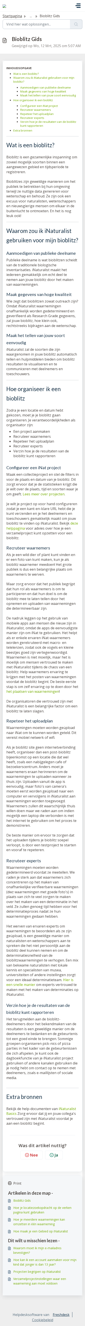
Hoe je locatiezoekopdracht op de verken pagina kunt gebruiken (42, 1210)
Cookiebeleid (42, 1319)
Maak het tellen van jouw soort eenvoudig (48, 95)
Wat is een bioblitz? (26, 74)
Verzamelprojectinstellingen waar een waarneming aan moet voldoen (39, 1281)
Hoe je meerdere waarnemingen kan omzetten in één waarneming (39, 1221)
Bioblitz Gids (22, 1200)
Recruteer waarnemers (35, 110)
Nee (34, 1155)
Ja (56, 1155)
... (31, 16)
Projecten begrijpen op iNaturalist (37, 1272)
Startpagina (12, 16)
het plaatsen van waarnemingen (32, 691)
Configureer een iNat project (39, 106)
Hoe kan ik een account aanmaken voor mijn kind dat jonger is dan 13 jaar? (44, 1262)
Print (17, 1183)
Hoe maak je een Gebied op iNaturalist (40, 1231)
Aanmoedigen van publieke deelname (45, 87)
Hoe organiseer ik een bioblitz (33, 100)
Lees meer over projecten (44, 494)
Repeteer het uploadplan (37, 114)
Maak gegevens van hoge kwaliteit (43, 91)
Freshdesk (61, 1314)
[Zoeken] (76, 24)
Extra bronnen (22, 130)
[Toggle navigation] (78, 6)
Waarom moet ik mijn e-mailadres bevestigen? (37, 1250)
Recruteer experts (32, 118)
